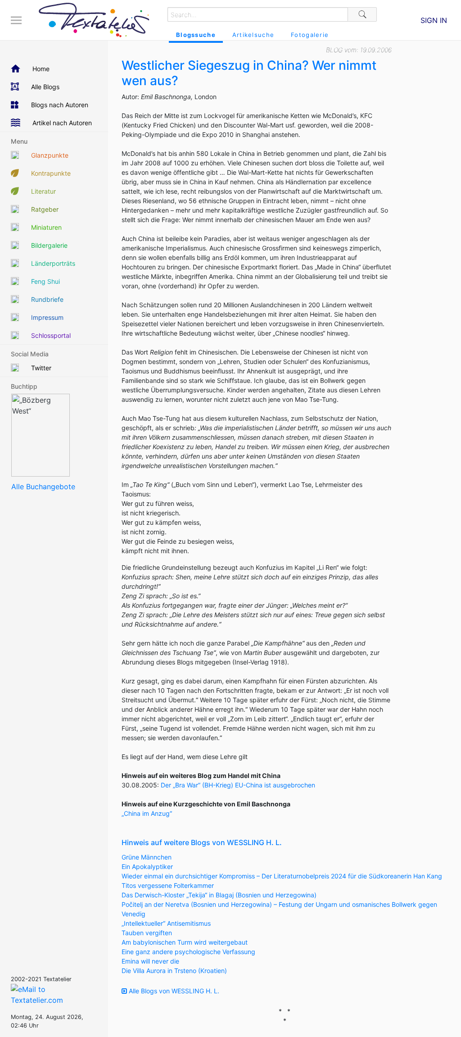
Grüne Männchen (147, 857)
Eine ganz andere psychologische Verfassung (188, 951)
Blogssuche (196, 34)
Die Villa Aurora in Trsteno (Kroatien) (174, 970)
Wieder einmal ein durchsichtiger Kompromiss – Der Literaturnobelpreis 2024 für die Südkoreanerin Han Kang (282, 876)
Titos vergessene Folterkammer (168, 885)
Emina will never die (150, 961)
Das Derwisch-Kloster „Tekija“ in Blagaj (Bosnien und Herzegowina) (219, 895)
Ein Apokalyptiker (147, 866)
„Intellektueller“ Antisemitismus (166, 923)
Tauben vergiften (147, 933)
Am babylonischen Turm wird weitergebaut (185, 942)
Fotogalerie (310, 34)
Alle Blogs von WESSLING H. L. (173, 991)
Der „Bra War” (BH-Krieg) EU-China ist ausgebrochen (238, 785)
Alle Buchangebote (43, 486)
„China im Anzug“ (147, 813)
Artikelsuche (253, 34)
